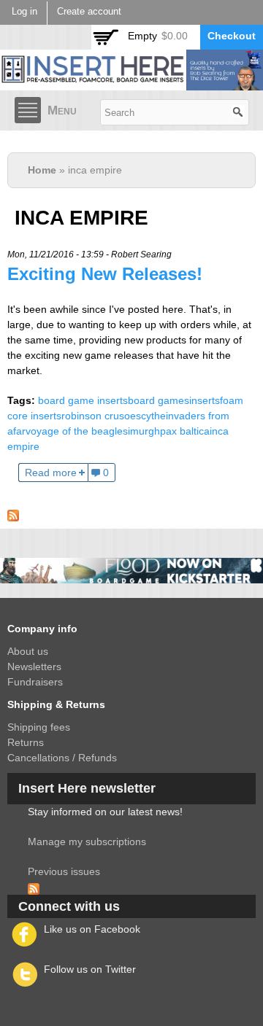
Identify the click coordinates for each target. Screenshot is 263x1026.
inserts (204, 400)
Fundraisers (35, 682)
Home (42, 170)
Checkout (231, 36)
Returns (25, 742)
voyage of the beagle (74, 431)
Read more (51, 472)
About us (27, 651)
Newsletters (34, 666)
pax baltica (185, 431)
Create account (89, 12)
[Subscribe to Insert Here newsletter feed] (33, 887)
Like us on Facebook (92, 929)
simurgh (141, 431)
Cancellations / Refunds (62, 757)
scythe (151, 415)
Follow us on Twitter (90, 969)
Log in (24, 12)
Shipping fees (38, 727)
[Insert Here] (131, 82)
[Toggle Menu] (28, 110)
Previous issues (64, 871)
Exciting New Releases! (104, 274)
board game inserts (83, 400)
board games (158, 400)
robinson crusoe (98, 415)
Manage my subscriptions (87, 841)
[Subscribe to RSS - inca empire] (13, 513)
